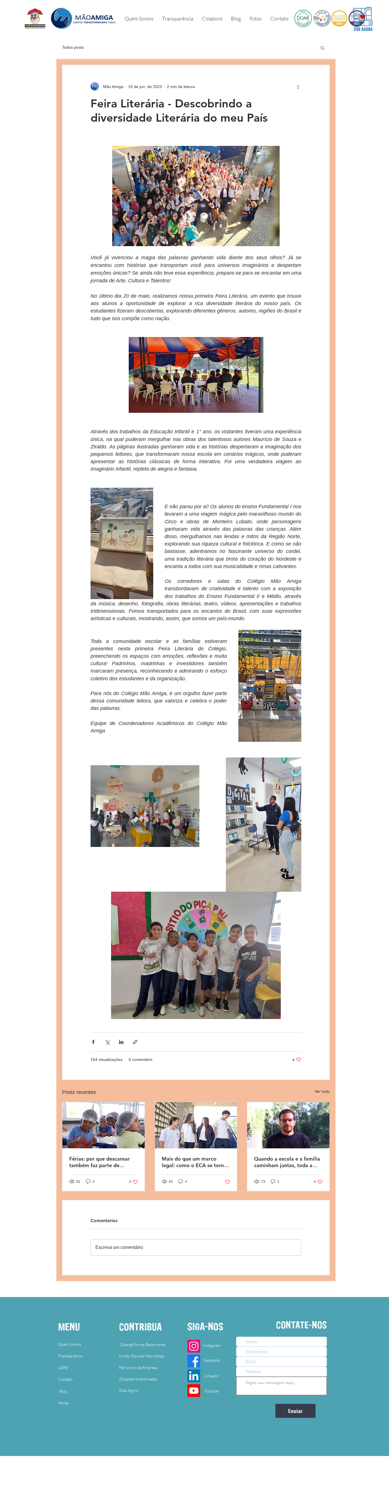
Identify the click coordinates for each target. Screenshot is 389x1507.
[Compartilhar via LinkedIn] (121, 1042)
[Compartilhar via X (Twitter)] (107, 1042)
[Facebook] (193, 1361)
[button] (255, 19)
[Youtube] (193, 1390)
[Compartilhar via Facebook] (93, 1042)
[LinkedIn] (193, 1375)
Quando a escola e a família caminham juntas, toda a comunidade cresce (287, 1162)
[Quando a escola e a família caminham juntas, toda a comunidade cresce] (288, 1125)
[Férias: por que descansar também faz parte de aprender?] (103, 1125)
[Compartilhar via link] (135, 1042)
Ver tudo (322, 1091)
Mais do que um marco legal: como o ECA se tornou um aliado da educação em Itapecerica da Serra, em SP (196, 1162)
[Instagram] (193, 1346)
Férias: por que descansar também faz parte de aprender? (99, 1162)
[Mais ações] (297, 86)
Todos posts (73, 47)
